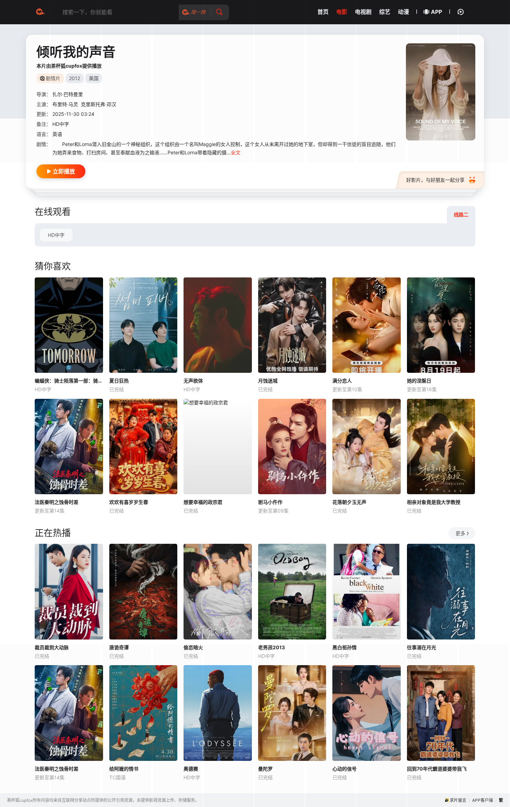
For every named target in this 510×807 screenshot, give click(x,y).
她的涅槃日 (419, 381)
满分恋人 (342, 381)
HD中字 (56, 235)
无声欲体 (193, 381)
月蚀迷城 (268, 381)
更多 (460, 533)
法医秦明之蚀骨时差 (56, 502)
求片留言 (458, 800)
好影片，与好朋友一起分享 (435, 180)
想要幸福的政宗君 (203, 502)
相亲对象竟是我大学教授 (433, 502)
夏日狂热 (119, 381)
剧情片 (53, 78)
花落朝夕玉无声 (349, 502)
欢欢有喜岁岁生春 (128, 502)
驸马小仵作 (270, 502)
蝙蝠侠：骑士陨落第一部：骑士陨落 (69, 381)
